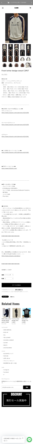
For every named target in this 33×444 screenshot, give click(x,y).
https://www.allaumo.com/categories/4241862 (15, 152)
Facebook (6, 372)
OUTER (5, 342)
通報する (12, 296)
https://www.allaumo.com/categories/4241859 (15, 124)
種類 (3, 275)
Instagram (6, 369)
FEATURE (5, 356)
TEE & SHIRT (7, 337)
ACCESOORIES (7, 347)
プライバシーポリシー (8, 360)
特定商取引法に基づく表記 (10, 363)
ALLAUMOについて (8, 353)
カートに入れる (16, 285)
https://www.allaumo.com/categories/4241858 (15, 112)
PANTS (5, 345)
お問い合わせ (6, 358)
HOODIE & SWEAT (8, 340)
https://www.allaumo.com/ (9, 168)
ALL (4, 335)
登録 (27, 387)
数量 (3, 278)
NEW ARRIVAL (7, 330)
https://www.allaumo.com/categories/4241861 (15, 136)
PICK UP (5, 332)
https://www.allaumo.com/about (11, 256)
